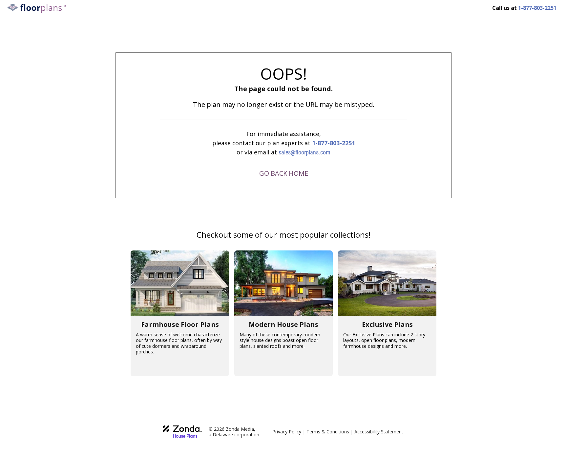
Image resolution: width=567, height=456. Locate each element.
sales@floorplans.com (304, 152)
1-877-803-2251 (333, 143)
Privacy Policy (286, 431)
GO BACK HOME (283, 173)
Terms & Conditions (327, 431)
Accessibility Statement (378, 431)
